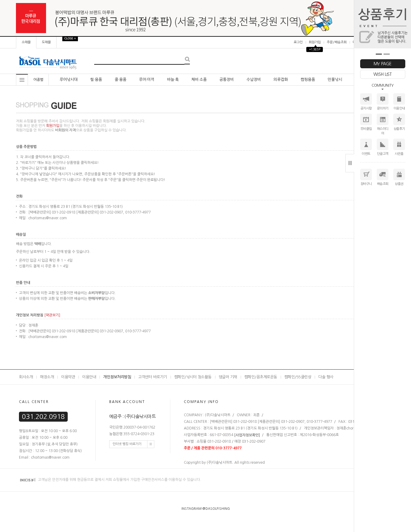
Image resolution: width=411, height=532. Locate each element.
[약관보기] (52, 315)
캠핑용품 (308, 79)
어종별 (38, 79)
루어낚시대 (69, 79)
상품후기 (399, 129)
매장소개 (47, 377)
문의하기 (382, 108)
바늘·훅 (173, 79)
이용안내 (399, 108)
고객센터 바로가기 (152, 377)
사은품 (399, 153)
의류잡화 (280, 79)
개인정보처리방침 (117, 377)
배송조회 (382, 184)
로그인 (298, 42)
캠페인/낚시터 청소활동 (193, 377)
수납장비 (253, 79)
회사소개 (26, 377)
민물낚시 (335, 79)
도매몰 (46, 42)
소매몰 (26, 42)
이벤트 (366, 153)
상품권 (399, 184)
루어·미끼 (146, 79)
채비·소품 (199, 79)
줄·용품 (120, 79)
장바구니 (366, 184)
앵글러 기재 (228, 377)
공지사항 (366, 108)
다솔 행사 (325, 377)
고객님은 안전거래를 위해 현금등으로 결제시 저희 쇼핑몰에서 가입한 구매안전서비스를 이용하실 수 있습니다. (119, 480)
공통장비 (226, 79)
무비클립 (366, 129)
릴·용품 (96, 79)
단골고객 (382, 153)
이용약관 (68, 377)
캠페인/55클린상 (297, 377)
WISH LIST (382, 74)
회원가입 (315, 42)
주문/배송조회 (337, 42)
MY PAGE (383, 64)
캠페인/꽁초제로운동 (260, 377)
